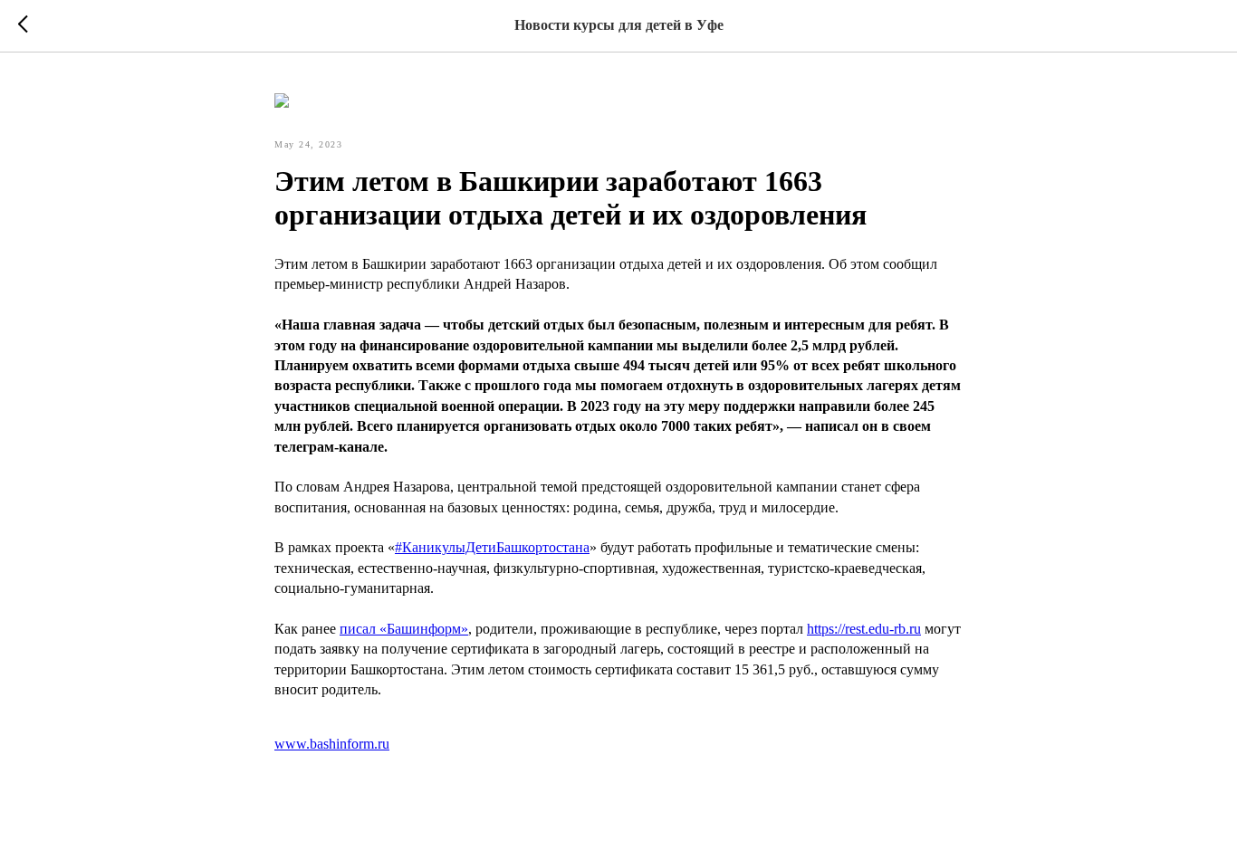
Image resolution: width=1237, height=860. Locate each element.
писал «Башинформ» (404, 628)
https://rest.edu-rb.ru (864, 628)
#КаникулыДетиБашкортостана (492, 547)
